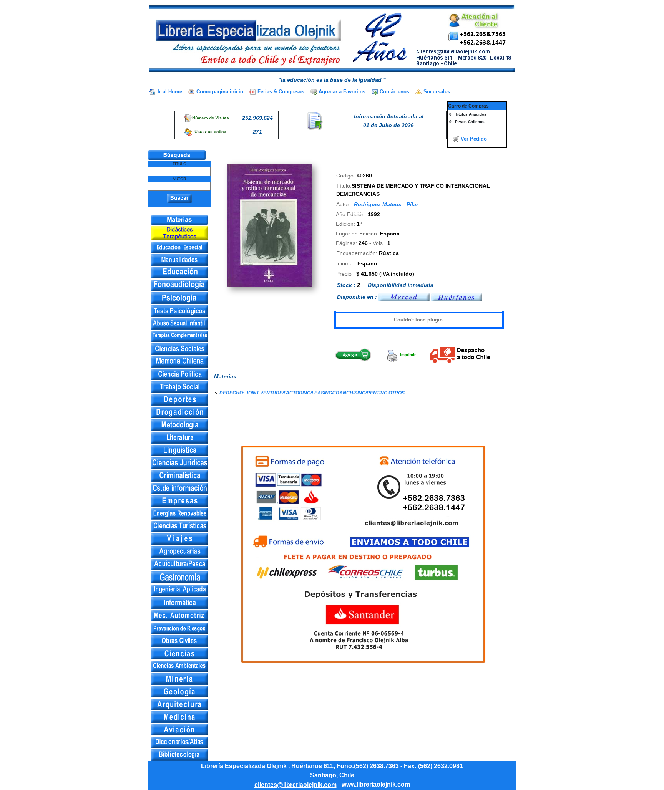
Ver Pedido (474, 139)
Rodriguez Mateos (378, 204)
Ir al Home (170, 91)
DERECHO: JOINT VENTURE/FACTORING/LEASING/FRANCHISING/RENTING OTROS (312, 393)
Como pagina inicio (219, 91)
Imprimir (407, 355)
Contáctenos (394, 91)
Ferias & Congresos (280, 91)
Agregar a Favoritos (342, 91)
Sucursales (436, 91)
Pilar (412, 204)
